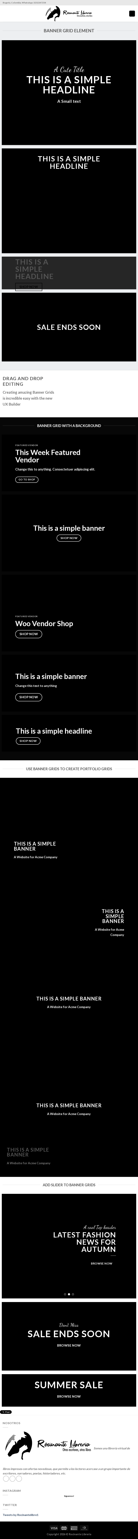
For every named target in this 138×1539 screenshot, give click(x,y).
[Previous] (9, 1246)
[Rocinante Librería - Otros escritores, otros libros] (69, 13)
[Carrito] (132, 14)
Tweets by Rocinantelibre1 (20, 1514)
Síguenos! (69, 1496)
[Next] (129, 1246)
